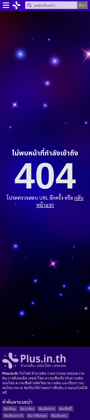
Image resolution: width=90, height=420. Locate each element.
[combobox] (51, 5)
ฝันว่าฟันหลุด (37, 415)
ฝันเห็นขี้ (66, 409)
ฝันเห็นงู (9, 409)
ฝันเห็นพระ (59, 415)
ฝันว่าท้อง (27, 409)
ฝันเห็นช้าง (46, 409)
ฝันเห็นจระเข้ (13, 415)
